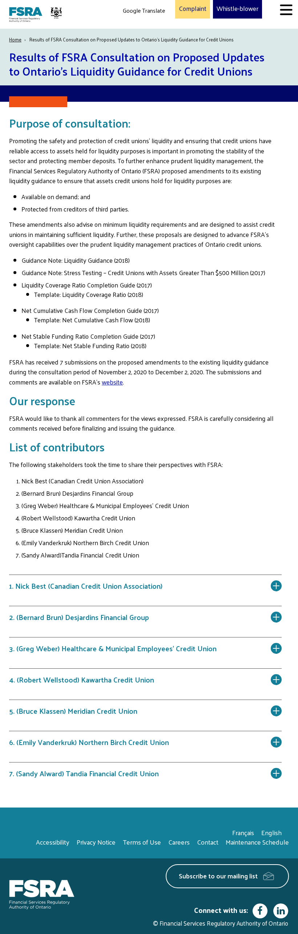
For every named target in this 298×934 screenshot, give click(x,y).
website (112, 382)
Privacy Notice (96, 842)
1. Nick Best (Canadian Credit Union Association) (85, 585)
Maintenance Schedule (257, 842)
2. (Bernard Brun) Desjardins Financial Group (79, 617)
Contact (207, 842)
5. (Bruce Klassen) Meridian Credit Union (73, 710)
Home (15, 39)
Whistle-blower (237, 9)
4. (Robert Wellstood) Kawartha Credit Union (81, 679)
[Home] (36, 14)
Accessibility (52, 842)
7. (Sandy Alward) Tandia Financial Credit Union (84, 773)
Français (243, 832)
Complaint (192, 9)
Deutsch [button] (135, 27)
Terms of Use (142, 842)
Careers (179, 842)
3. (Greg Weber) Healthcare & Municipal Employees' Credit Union (113, 648)
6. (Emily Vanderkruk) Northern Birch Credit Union (89, 742)
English (271, 832)
